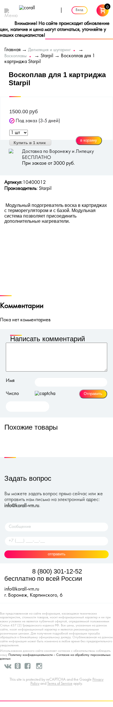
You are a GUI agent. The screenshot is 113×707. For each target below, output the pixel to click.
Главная (12, 49)
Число (12, 393)
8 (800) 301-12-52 (57, 571)
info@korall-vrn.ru (21, 505)
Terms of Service (59, 684)
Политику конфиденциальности (30, 655)
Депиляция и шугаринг (49, 50)
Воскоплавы (15, 56)
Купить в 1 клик (30, 142)
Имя (10, 380)
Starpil (47, 55)
